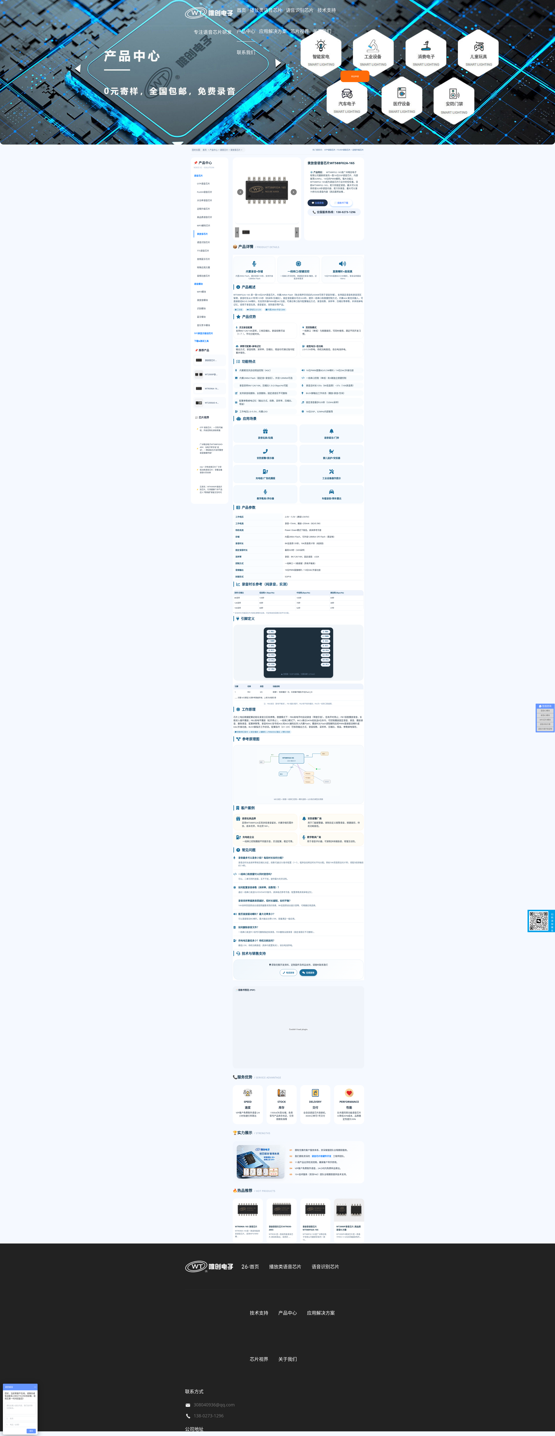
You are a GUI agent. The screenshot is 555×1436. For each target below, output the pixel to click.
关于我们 (322, 31)
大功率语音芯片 (204, 200)
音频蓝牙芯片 (203, 259)
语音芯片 (224, 149)
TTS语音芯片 (203, 250)
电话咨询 (290, 972)
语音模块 (198, 283)
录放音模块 (202, 300)
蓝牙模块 (201, 316)
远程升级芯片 (358, 149)
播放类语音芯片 (266, 10)
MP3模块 (201, 291)
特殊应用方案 (203, 267)
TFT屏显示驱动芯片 (203, 333)
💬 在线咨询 (318, 202)
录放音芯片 (235, 149)
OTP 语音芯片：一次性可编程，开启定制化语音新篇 (211, 429)
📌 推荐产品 (202, 350)
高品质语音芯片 (204, 217)
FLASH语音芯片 (343, 149)
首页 (241, 10)
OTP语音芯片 (329, 149)
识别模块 (201, 308)
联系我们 (246, 52)
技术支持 (326, 10)
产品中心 (246, 31)
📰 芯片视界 (202, 417)
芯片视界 (300, 31)
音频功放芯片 (203, 275)
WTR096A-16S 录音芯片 (246, 1226)
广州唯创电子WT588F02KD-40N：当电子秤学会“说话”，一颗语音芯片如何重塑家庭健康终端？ (211, 448)
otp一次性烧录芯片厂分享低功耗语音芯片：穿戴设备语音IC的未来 (211, 470)
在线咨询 (310, 972)
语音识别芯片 (300, 10)
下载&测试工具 (201, 340)
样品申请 (355, 76)
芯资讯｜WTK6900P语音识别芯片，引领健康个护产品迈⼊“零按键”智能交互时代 (211, 489)
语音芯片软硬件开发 (321, 1156)
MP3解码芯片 (203, 225)
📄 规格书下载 (341, 202)
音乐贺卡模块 (203, 325)
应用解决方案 (273, 31)
